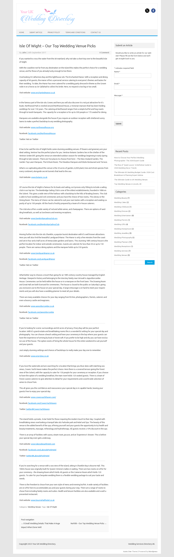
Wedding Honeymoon (122, 229)
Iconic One (127, 551)
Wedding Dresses (121, 211)
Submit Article (35, 32)
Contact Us (96, 32)
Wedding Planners (121, 242)
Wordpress (153, 551)
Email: (117, 84)
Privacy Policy (54, 32)
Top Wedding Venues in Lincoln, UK (128, 184)
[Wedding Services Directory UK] (47, 25)
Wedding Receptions (122, 246)
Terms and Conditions (75, 32)
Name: (117, 72)
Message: (118, 95)
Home (21, 32)
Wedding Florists (121, 220)
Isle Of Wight (52, 507)
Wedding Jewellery (121, 233)
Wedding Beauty (120, 198)
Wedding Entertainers (122, 215)
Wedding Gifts (119, 224)
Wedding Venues (34, 507)
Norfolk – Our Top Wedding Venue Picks (89, 523)
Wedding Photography (123, 237)
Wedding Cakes (120, 202)
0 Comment (104, 52)
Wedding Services (121, 251)
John (24, 52)
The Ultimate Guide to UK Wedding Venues (131, 180)
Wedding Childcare (121, 207)
